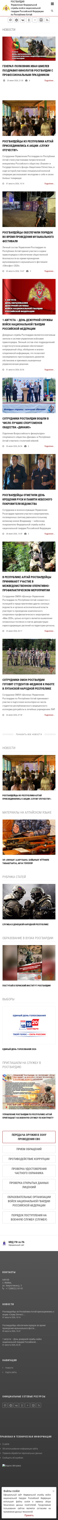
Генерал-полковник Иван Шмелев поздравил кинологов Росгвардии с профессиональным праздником (27, 70)
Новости (8, 748)
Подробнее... (49, 80)
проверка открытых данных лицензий (29, 1185)
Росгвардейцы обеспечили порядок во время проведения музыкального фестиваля (28, 237)
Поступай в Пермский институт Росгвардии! (26, 985)
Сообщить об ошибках (12, 1457)
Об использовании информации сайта (20, 1448)
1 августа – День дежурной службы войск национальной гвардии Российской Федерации (27, 324)
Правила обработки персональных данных (22, 1453)
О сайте (5, 1444)
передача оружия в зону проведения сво (29, 1137)
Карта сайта (11, 1372)
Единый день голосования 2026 (19, 1049)
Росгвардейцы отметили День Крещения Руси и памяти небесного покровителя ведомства (27, 499)
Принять (29, 1515)
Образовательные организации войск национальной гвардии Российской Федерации (29, 1201)
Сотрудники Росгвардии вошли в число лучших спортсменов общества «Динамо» (25, 423)
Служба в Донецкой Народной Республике (25, 924)
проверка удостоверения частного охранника (29, 1171)
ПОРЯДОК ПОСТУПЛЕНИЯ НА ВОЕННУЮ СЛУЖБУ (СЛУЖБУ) (29, 1217)
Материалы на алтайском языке (27, 812)
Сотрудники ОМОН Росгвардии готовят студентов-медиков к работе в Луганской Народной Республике (28, 684)
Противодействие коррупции (29, 1159)
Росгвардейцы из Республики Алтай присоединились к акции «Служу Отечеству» (27, 146)
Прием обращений (29, 1149)
